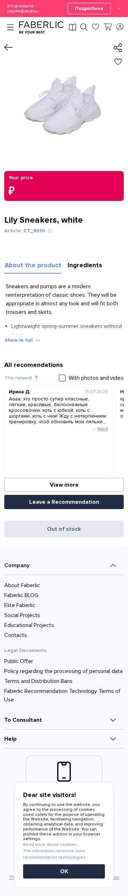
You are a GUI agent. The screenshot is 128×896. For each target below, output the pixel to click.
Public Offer (18, 661)
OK (64, 871)
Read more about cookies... (51, 844)
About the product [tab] (33, 265)
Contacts (15, 635)
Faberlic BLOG (21, 595)
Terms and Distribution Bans (38, 681)
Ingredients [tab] (85, 265)
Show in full (19, 340)
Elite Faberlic (19, 605)
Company (17, 565)
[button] (64, 8)
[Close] (119, 8)
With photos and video (96, 378)
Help (10, 738)
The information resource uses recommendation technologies (54, 854)
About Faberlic (22, 585)
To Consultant (23, 720)
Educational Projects (29, 625)
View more (64, 484)
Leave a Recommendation (64, 502)
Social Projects (22, 615)
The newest (18, 378)
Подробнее (89, 8)
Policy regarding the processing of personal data (63, 671)
